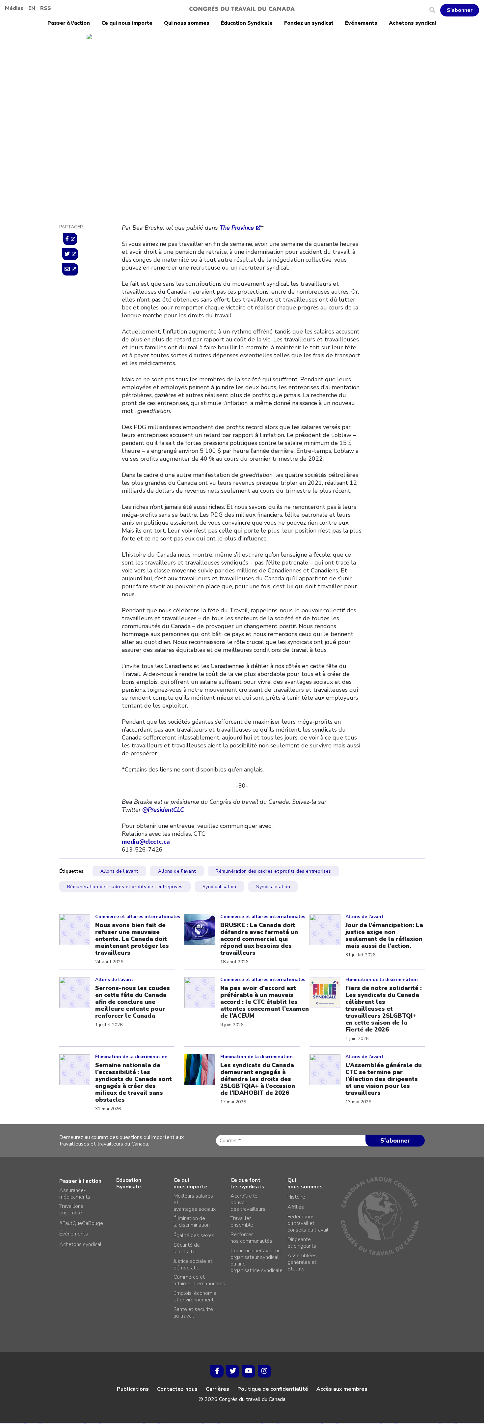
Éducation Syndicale (247, 23)
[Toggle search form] (434, 10)
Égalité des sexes (194, 1235)
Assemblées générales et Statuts (302, 1262)
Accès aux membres (341, 1389)
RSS (45, 8)
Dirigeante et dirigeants (301, 1242)
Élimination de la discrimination (192, 1221)
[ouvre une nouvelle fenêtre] (70, 239)
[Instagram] (264, 1371)
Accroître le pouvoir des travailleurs (247, 1202)
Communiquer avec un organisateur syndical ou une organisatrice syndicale (256, 1260)
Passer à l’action (68, 23)
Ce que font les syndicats (247, 1183)
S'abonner (459, 10)
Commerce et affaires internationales (199, 1280)
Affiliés (295, 1207)
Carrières (217, 1389)
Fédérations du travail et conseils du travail (307, 1223)
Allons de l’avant (177, 871)
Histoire (296, 1197)
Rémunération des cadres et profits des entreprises (273, 871)
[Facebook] (217, 1371)
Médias (14, 8)
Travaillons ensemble (71, 1209)
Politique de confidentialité (272, 1389)
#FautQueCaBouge (81, 1223)
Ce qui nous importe (126, 23)
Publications (133, 1389)
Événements (361, 23)
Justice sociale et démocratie (159, 84)
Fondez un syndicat (309, 23)
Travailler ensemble (241, 1221)
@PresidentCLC (163, 810)
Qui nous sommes (186, 23)
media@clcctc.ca (146, 842)
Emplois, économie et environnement (195, 1296)
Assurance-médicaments (74, 1193)
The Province (237, 228)
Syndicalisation (219, 887)
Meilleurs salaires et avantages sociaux (195, 1202)
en (31, 8)
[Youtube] (248, 1371)
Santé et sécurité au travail (193, 1312)
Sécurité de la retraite (187, 1248)
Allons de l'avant (119, 871)
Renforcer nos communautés (251, 1237)
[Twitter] (232, 1371)
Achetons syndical (413, 23)
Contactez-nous (177, 1389)
